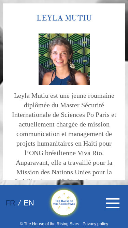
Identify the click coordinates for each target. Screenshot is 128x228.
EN (29, 203)
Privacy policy (95, 224)
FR (10, 203)
